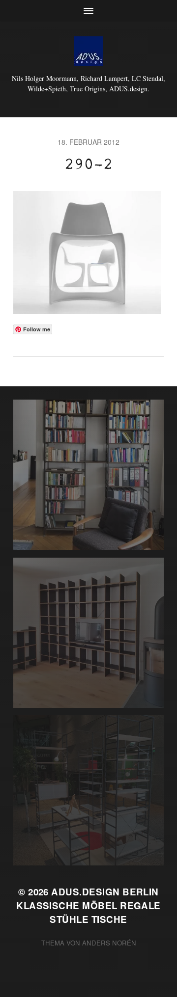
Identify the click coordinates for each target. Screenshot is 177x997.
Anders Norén (109, 942)
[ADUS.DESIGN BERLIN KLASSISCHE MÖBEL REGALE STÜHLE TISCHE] (88, 51)
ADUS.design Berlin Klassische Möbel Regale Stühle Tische (88, 905)
